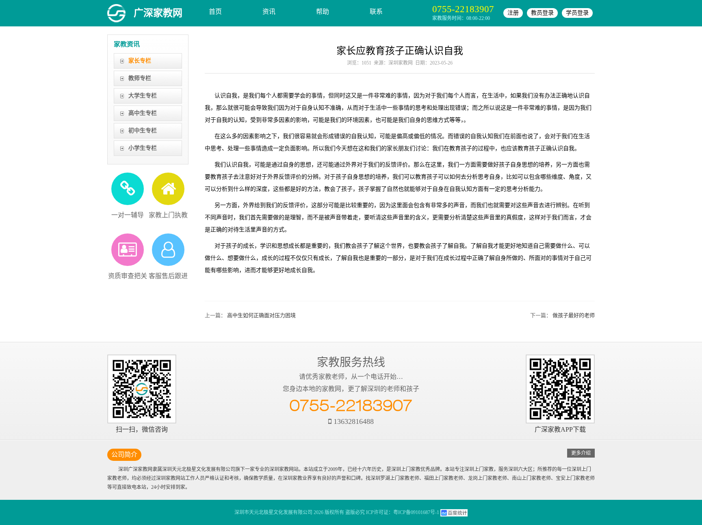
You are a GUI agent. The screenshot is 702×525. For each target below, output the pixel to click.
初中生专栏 (142, 130)
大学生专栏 (142, 96)
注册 (513, 13)
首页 (215, 11)
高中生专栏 (142, 113)
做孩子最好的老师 (573, 315)
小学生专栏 (142, 148)
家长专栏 (139, 61)
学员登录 (577, 13)
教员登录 (542, 13)
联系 (376, 11)
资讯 (268, 11)
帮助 (322, 11)
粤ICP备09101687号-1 (416, 512)
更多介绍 (581, 453)
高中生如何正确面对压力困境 (261, 315)
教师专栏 (139, 78)
